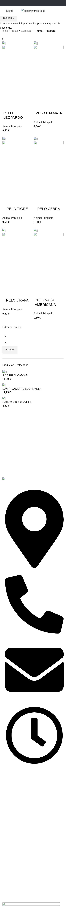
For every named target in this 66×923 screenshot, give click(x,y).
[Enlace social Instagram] (33, 3)
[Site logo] (33, 10)
